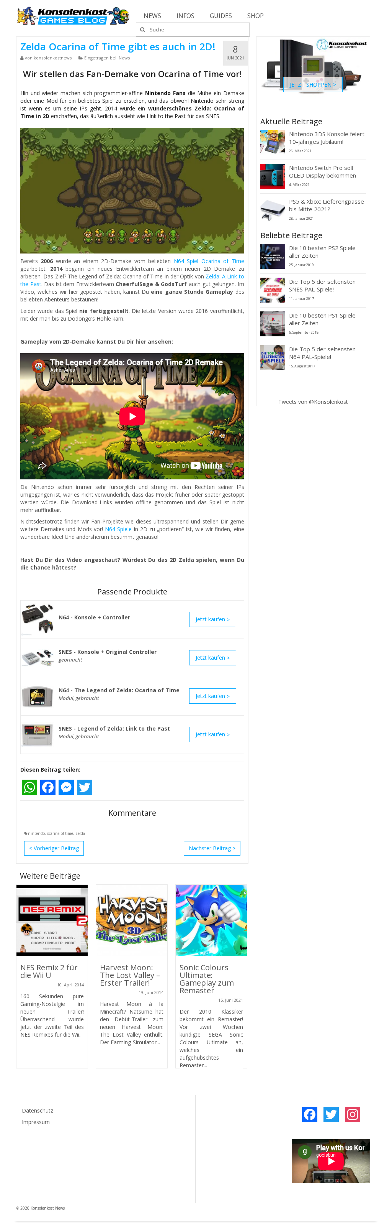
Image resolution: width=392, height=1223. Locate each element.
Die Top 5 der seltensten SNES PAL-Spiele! (322, 285)
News (124, 58)
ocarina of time (60, 833)
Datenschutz (37, 1110)
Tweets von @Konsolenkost (313, 401)
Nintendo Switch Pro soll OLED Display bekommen (322, 171)
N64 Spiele (118, 529)
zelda (80, 833)
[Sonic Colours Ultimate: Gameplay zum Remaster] (211, 920)
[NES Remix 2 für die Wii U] (52, 920)
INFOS (185, 16)
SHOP (255, 16)
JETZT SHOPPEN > (313, 84)
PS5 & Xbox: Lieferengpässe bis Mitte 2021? (326, 205)
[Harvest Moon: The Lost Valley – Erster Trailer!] (131, 920)
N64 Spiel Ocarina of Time (209, 261)
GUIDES (221, 16)
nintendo (36, 833)
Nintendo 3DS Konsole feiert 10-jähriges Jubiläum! (326, 137)
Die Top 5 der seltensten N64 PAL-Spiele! (322, 352)
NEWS (152, 16)
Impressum (36, 1122)
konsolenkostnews (53, 58)
